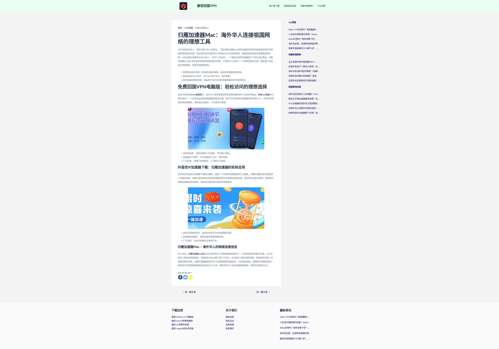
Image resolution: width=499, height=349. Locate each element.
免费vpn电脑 (263, 95)
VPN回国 (321, 6)
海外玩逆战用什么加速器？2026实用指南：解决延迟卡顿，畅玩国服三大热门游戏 (304, 94)
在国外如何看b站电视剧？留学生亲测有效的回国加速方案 (304, 76)
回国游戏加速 (290, 6)
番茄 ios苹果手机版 (180, 325)
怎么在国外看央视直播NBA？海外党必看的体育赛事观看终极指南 (304, 62)
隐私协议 (230, 321)
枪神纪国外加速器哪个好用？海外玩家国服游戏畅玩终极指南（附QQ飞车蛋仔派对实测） (304, 113)
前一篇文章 (189, 292)
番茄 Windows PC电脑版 (182, 317)
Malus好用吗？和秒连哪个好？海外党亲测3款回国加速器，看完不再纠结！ (304, 39)
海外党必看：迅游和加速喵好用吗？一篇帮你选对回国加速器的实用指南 (304, 44)
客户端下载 (274, 6)
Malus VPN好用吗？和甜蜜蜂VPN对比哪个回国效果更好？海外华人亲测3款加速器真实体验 (304, 29)
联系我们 (230, 328)
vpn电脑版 (197, 95)
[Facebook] (180, 277)
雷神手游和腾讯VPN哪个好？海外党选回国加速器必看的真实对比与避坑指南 (304, 48)
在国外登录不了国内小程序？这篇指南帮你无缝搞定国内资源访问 (304, 66)
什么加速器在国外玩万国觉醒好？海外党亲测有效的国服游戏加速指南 (304, 103)
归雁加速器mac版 (196, 254)
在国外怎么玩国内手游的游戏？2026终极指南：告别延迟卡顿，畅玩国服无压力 (304, 108)
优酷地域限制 (306, 6)
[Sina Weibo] (190, 277)
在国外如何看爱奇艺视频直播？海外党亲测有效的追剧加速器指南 (304, 80)
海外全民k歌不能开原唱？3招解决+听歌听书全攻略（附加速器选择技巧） (304, 71)
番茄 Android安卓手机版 (182, 328)
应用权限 (230, 325)
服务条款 (230, 317)
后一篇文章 (263, 292)
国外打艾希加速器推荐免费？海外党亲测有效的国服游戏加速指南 (304, 99)
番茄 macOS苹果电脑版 (182, 321)
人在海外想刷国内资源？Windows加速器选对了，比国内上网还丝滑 (304, 34)
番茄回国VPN (207, 6)
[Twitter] (185, 277)
